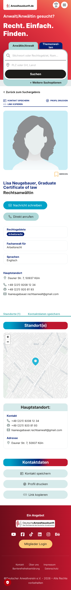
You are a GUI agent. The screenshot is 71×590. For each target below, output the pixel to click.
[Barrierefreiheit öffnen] (56, 5)
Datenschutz (51, 568)
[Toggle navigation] (64, 5)
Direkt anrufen (23, 216)
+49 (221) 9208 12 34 (22, 284)
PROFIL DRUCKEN (59, 100)
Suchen (35, 74)
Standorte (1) (11, 314)
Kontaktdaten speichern (44, 314)
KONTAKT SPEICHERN (18, 100)
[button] (35, 361)
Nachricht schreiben (27, 205)
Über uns (34, 564)
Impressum (49, 564)
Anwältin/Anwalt (23, 45)
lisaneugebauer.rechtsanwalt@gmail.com (33, 294)
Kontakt (20, 564)
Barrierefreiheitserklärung (26, 568)
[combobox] (36, 55)
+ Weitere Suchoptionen (45, 82)
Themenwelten (51, 45)
